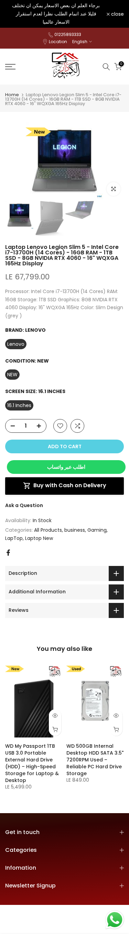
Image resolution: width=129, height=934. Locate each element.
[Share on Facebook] (8, 553)
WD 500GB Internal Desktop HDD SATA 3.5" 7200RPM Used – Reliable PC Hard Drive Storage (94, 760)
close (117, 14)
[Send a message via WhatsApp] (115, 920)
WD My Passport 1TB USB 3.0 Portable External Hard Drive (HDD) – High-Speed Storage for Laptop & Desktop (32, 763)
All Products (48, 530)
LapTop (14, 538)
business (74, 530)
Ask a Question (24, 505)
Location (58, 42)
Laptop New (39, 538)
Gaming (97, 530)
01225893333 (67, 34)
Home (12, 94)
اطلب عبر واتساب (66, 466)
